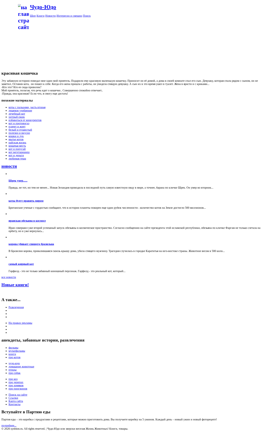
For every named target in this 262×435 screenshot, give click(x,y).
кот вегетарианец (19, 152)
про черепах (16, 382)
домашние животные (21, 366)
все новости (8, 277)
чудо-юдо (14, 363)
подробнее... (8, 425)
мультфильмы (17, 350)
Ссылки (13, 397)
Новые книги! (15, 284)
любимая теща (17, 158)
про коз (13, 379)
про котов (14, 357)
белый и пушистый (20, 129)
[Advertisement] (145, 42)
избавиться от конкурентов (25, 120)
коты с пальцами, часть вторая (27, 107)
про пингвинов (18, 388)
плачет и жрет (17, 126)
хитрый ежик (17, 116)
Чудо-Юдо (43, 7)
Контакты (14, 404)
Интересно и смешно (69, 15)
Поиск (87, 15)
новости (9, 166)
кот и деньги (16, 155)
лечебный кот (17, 113)
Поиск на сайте (18, 394)
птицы (13, 369)
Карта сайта (16, 401)
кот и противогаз (19, 123)
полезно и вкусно (19, 132)
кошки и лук (16, 136)
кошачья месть (17, 145)
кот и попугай (17, 148)
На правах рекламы (20, 322)
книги (12, 354)
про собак (14, 372)
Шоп (33, 15)
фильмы (13, 347)
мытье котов (16, 139)
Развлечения (16, 307)
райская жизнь (17, 142)
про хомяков (16, 385)
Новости (50, 15)
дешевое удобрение (20, 110)
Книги (41, 15)
